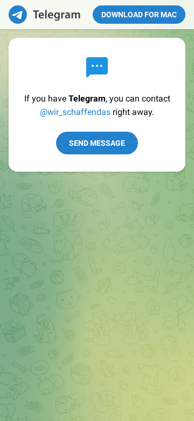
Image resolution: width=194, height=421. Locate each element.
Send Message (97, 143)
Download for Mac (139, 14)
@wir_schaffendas (75, 112)
